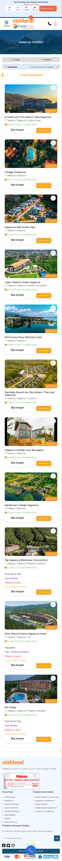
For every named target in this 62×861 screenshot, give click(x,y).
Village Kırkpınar (15, 172)
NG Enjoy (10, 707)
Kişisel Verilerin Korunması (47, 797)
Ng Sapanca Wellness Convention (26, 560)
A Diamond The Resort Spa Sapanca (28, 117)
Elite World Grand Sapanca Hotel (26, 633)
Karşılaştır (51, 110)
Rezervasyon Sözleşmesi (46, 808)
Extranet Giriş (10, 822)
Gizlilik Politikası (11, 811)
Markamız (9, 800)
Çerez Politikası (11, 808)
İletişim (7, 818)
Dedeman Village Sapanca (21, 505)
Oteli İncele (44, 130)
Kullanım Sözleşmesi (44, 811)
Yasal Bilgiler (10, 815)
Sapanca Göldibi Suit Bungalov (24, 450)
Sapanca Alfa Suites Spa (20, 227)
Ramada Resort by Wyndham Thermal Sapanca (29, 393)
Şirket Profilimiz (11, 804)
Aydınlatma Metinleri (44, 800)
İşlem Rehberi (41, 804)
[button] (7, 24)
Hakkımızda (9, 797)
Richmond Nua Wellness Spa (23, 337)
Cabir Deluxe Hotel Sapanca (22, 282)
